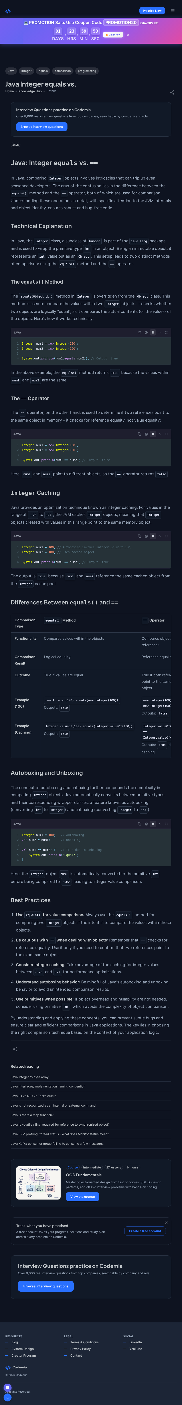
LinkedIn (135, 1342)
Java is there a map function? (32, 1115)
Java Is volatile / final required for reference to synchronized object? (60, 1124)
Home (9, 91)
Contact (76, 1355)
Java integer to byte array (30, 1077)
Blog (15, 1342)
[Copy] (139, 332)
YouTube (135, 1349)
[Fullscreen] (166, 332)
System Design (23, 1349)
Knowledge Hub (30, 91)
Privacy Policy (80, 1349)
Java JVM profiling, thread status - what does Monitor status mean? (60, 1134)
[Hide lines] (153, 332)
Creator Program (24, 1355)
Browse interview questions (42, 126)
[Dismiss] (166, 1223)
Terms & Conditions (84, 1342)
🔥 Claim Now (113, 34)
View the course (82, 1196)
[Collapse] (159, 332)
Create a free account (145, 1231)
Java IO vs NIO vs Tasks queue (33, 1096)
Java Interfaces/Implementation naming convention (48, 1086)
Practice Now (152, 10)
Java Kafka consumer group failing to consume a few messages (57, 1143)
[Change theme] (146, 333)
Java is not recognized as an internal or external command (53, 1105)
